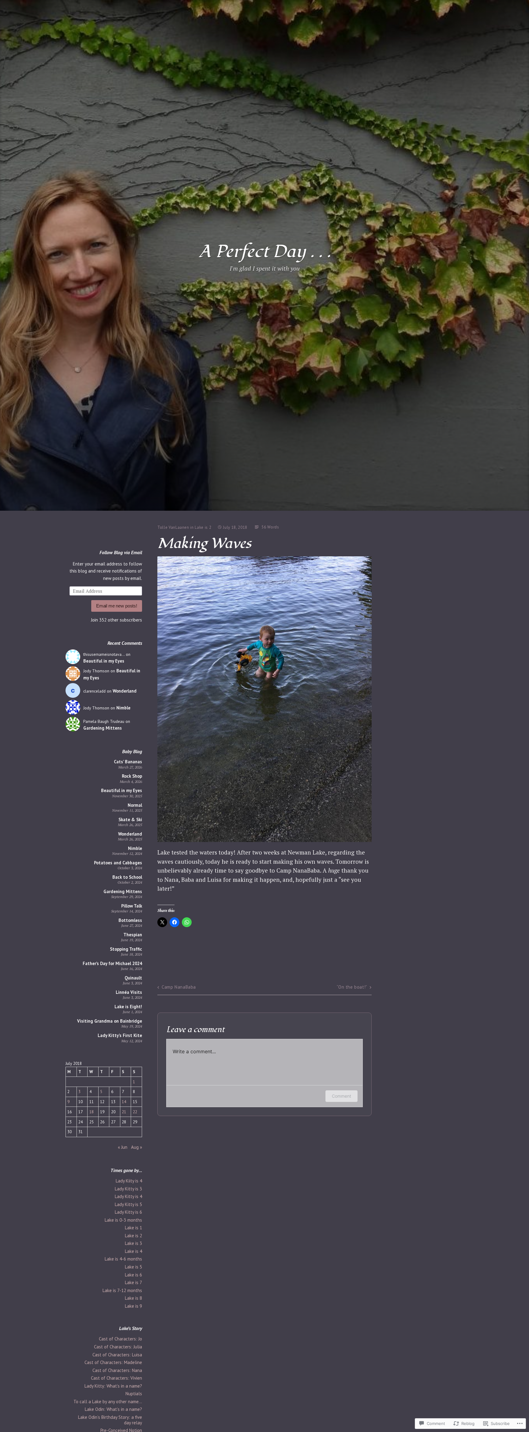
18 (91, 1111)
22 (135, 1111)
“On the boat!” (352, 987)
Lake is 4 (133, 1251)
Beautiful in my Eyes (103, 661)
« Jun (122, 1147)
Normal (135, 805)
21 (124, 1111)
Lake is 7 (133, 1282)
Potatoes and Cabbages (118, 863)
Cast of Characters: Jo (120, 1339)
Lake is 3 (133, 1243)
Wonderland (125, 691)
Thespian (132, 935)
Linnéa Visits (129, 992)
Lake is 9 (133, 1306)
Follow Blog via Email (120, 552)
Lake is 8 (133, 1298)
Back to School (127, 877)
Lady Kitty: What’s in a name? (113, 1386)
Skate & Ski (130, 819)
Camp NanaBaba (179, 987)
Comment (341, 1096)
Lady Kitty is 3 (128, 1189)
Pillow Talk (131, 906)
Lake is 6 (133, 1275)
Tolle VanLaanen (173, 527)
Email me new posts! (116, 605)
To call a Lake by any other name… (107, 1401)
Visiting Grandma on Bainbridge (109, 1021)
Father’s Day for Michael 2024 (112, 963)
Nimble (123, 708)
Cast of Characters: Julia (118, 1347)
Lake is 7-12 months (122, 1290)
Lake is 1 (133, 1228)
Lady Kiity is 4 (129, 1181)
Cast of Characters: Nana (117, 1370)
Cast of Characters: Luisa (117, 1355)
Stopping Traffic (126, 949)
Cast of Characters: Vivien (116, 1378)
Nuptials (134, 1393)
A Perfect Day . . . (265, 251)
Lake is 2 (133, 1235)
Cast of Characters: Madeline (113, 1362)
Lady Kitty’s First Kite (120, 1035)
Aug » (136, 1147)
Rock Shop (132, 776)
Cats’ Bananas (128, 762)
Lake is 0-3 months (123, 1220)
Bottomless (130, 920)
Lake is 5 (133, 1267)
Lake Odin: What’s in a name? (113, 1409)
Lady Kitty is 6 (128, 1212)
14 (124, 1101)
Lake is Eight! (128, 1006)
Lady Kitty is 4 (128, 1196)
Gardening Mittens (102, 728)
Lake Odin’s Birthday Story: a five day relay (110, 1420)
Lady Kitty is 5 (128, 1204)
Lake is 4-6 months (123, 1259)
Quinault (133, 978)
